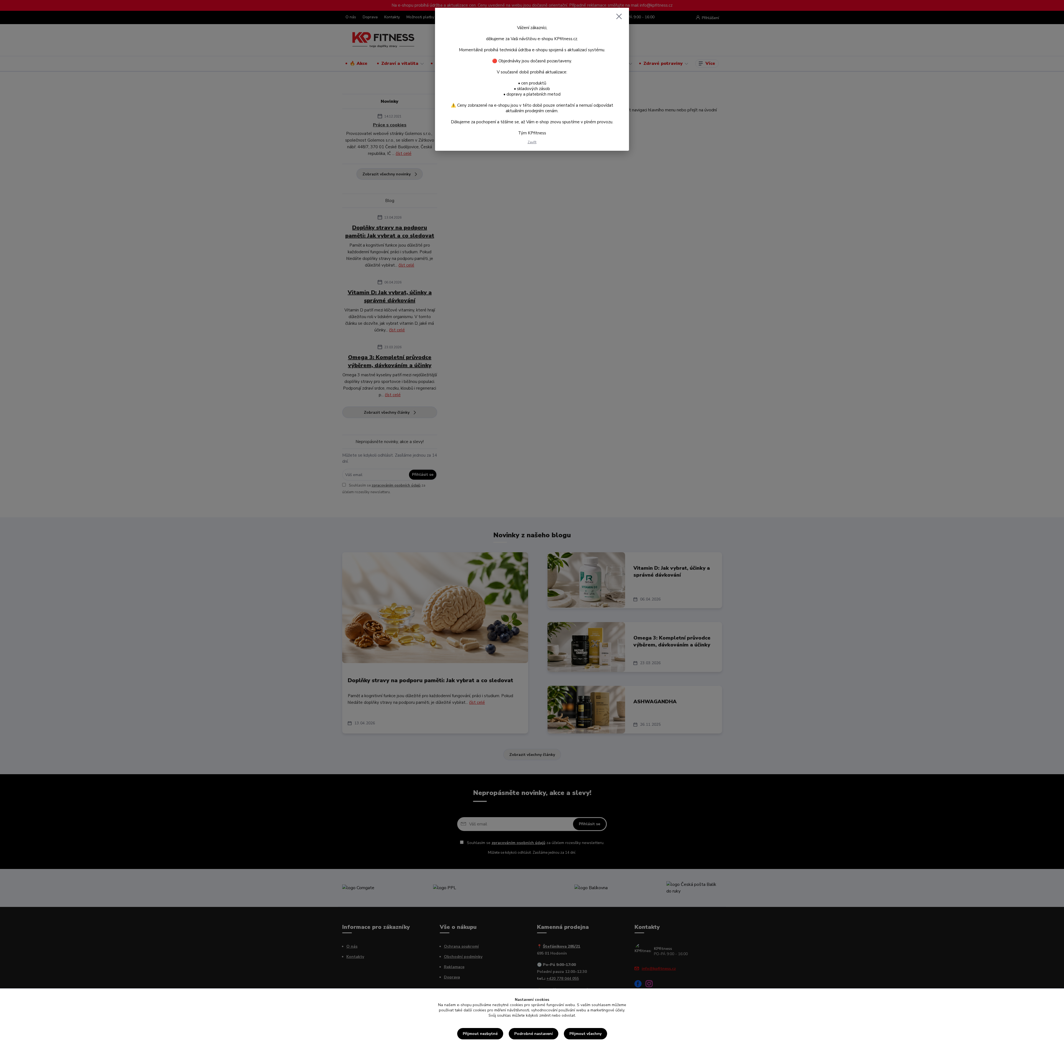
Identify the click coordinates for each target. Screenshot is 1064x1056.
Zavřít (532, 142)
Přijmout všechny (585, 1033)
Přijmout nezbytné (480, 1033)
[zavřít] (619, 16)
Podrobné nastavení (533, 1033)
